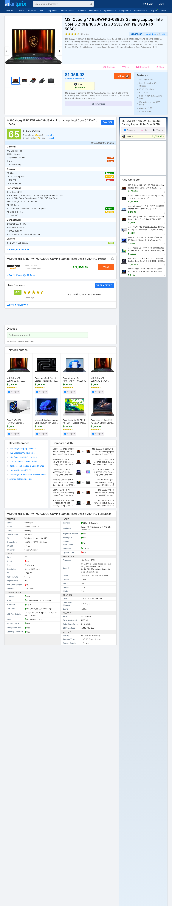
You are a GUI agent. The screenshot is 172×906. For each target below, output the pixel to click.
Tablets (21, 10)
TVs (41, 10)
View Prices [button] (151, 34)
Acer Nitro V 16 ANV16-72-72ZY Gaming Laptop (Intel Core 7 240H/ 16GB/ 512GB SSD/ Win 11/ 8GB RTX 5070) (102, 421)
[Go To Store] (13, 267)
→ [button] (21, 275)
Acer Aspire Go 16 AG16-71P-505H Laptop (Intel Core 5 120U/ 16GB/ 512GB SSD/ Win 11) (74, 421)
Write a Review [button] (104, 285)
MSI (163, 34)
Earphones (52, 10)
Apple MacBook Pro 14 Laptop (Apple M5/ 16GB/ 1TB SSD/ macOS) (46, 380)
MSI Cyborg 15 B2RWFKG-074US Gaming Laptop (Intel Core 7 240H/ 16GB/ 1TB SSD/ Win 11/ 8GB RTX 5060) (18, 380)
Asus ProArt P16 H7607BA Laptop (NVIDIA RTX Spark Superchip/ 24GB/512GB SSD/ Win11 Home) (18, 421)
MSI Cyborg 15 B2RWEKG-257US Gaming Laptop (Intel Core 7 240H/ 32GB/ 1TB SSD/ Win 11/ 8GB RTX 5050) (102, 380)
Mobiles (9, 10)
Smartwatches (67, 10)
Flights (154, 10)
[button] (98, 103)
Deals (163, 10)
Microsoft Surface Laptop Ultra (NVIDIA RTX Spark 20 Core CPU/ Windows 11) (46, 421)
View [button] (120, 76)
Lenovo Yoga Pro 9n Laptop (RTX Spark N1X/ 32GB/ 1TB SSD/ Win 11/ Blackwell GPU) (145, 270)
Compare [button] (107, 122)
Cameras (82, 10)
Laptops (32, 10)
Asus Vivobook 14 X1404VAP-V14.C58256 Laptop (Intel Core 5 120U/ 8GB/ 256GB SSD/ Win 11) (74, 380)
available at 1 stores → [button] (74, 79)
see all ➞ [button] (50, 135)
